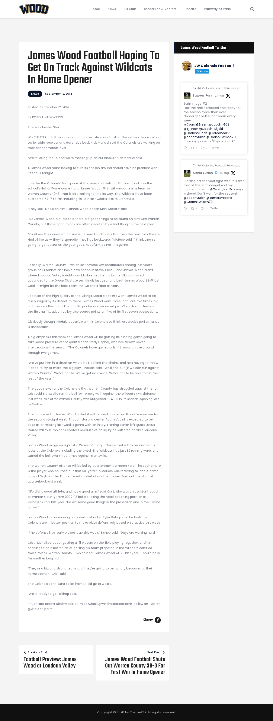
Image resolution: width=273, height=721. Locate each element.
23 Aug (219, 95)
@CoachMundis (196, 133)
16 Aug (224, 173)
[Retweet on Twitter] (194, 88)
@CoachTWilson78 (221, 137)
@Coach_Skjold (211, 129)
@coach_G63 (218, 124)
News (35, 94)
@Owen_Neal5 (221, 189)
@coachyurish (195, 137)
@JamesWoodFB (219, 198)
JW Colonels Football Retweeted (218, 88)
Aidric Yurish (203, 173)
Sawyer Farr (202, 95)
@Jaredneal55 (219, 133)
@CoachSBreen (196, 124)
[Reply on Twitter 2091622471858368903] (186, 148)
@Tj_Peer (191, 129)
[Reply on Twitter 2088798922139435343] (186, 209)
